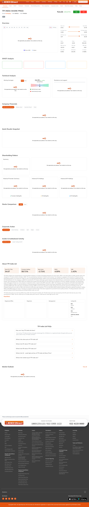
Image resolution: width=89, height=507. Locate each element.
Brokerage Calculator (49, 446)
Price (51, 27)
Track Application (76, 453)
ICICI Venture (61, 467)
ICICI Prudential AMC (63, 465)
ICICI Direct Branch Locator (23, 461)
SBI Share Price (8, 457)
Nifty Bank (61, 445)
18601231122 (38, 423)
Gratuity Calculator (49, 444)
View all (85, 366)
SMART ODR (20, 452)
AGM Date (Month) (75, 314)
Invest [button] (27, 1)
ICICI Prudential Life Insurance (63, 463)
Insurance (7, 440)
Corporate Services (22, 443)
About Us (20, 445)
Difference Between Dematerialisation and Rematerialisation (36, 438)
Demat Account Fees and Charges (37, 454)
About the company (69, 5)
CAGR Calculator (48, 452)
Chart (10, 5)
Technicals (20, 5)
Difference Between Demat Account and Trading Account (37, 457)
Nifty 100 (61, 443)
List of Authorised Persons (78, 450)
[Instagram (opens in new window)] (6, 499)
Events (37, 229)
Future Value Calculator (50, 439)
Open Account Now (83, 1)
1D (4, 27)
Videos (74, 436)
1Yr (16, 27)
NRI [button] (60, 1)
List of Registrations (22, 465)
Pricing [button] (55, 1)
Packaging (8, 13)
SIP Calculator (48, 450)
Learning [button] (44, 1)
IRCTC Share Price (8, 462)
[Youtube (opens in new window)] (15, 499)
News (80, 5)
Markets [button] (37, 1)
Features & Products (22, 459)
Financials (27, 5)
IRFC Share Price (8, 464)
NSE (72, 307)
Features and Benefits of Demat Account (37, 448)
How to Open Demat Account (36, 461)
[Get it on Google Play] (82, 499)
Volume (34, 50)
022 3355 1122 (54, 423)
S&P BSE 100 (61, 436)
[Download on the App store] (72, 499)
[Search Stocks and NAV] (64, 2)
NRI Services (20, 441)
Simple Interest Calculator (50, 432)
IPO (5, 447)
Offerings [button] (50, 1)
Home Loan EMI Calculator (50, 453)
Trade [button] (32, 1)
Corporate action (54, 5)
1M (9, 27)
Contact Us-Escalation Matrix (22, 448)
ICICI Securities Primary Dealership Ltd (63, 473)
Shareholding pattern (35, 5)
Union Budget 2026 (9, 449)
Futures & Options (8, 445)
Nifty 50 (60, 447)
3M (12, 27)
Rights (32, 229)
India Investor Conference (10, 450)
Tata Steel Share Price (9, 469)
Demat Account (48, 462)
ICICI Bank (61, 453)
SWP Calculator (48, 448)
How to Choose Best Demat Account (37, 445)
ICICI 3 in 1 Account (49, 460)
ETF (5, 441)
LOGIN (75, 1)
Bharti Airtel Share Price (23, 479)
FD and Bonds (7, 438)
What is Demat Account (37, 441)
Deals (61, 5)
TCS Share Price (21, 475)
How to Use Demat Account (37, 442)
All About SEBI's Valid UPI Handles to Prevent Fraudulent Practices (37, 434)
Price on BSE (27, 50)
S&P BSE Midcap (62, 434)
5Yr (21, 27)
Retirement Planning (22, 434)
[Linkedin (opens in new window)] (12, 499)
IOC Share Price (8, 465)
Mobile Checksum (76, 451)
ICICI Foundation (62, 455)
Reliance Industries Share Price (10, 460)
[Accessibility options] (70, 2)
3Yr (19, 27)
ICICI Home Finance (63, 470)
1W (7, 27)
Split (28, 229)
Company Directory (9, 471)
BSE (72, 303)
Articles (74, 432)
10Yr (24, 27)
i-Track (74, 445)
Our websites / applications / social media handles (78, 448)
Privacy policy (21, 450)
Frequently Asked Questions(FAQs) (21, 457)
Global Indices (62, 432)
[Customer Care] (67, 2)
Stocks (6, 432)
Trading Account (48, 464)
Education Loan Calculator (50, 455)
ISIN (72, 311)
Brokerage (20, 432)
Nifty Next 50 (61, 441)
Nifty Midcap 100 (62, 440)
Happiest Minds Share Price (23, 473)
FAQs (76, 5)
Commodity (7, 436)
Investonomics (75, 440)
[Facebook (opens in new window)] (3, 499)
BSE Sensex (61, 438)
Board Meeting (15, 229)
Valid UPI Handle (21, 467)
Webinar (74, 434)
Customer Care (21, 438)
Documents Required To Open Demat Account (36, 451)
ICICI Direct (61, 468)
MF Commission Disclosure (23, 463)
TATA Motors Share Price (23, 484)
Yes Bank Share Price (9, 467)
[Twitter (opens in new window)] (9, 499)
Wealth (19, 440)
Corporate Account (49, 466)
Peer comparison (45, 5)
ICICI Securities (62, 457)
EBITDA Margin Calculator (50, 437)
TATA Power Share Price (23, 477)
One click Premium (22, 436)
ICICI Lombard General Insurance (63, 460)
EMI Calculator (48, 443)
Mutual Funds (7, 434)
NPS (6, 443)
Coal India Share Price (22, 480)
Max (27, 27)
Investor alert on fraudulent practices (23, 454)
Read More (7, 296)
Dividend (22, 229)
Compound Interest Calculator (49, 435)
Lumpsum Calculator (49, 441)
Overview (5, 5)
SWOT (15, 5)
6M (14, 27)
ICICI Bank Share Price (22, 482)
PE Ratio (54, 27)
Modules (74, 438)
